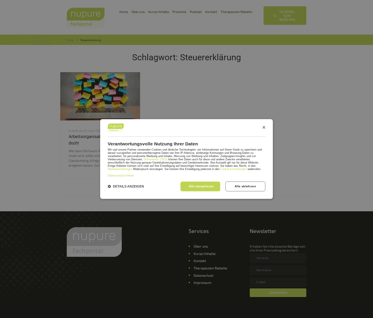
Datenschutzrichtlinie (121, 175)
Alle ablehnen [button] (245, 186)
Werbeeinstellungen (120, 169)
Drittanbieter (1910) (156, 159)
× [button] (263, 127)
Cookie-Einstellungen (233, 169)
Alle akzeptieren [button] (201, 186)
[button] (126, 186)
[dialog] (186, 159)
